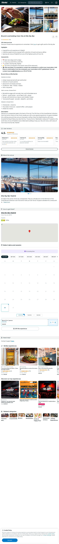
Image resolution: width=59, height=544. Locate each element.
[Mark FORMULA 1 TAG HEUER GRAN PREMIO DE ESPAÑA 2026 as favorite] (17, 382)
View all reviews (29, 149)
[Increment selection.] (55, 322)
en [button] (48, 2)
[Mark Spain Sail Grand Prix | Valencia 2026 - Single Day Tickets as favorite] (36, 382)
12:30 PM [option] (20, 315)
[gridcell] (5, 308)
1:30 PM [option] (38, 315)
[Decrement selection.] (51, 322)
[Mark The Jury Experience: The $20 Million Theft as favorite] (54, 382)
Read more (7, 202)
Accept (10, 540)
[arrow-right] (57, 257)
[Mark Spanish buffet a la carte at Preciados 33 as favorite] (36, 349)
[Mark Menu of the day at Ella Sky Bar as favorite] (54, 349)
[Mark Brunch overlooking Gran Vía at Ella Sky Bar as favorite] (56, 36)
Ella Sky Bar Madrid (8, 213)
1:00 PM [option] (29, 315)
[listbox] (29, 315)
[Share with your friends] (53, 36)
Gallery (53, 29)
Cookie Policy (51, 533)
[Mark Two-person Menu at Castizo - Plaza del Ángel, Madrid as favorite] (17, 349)
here (34, 44)
